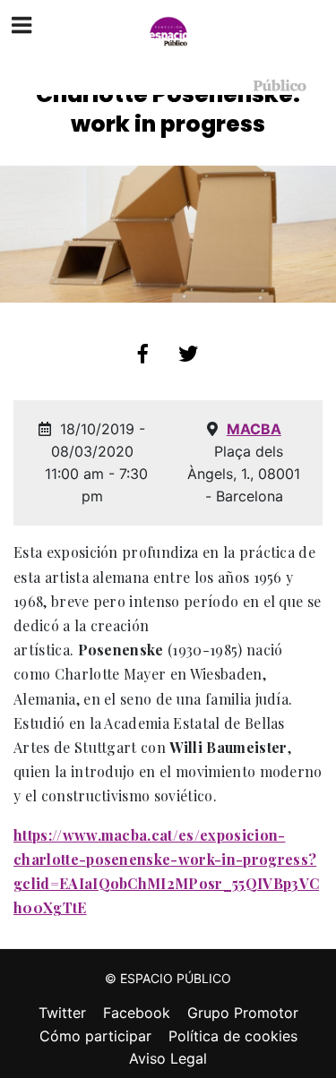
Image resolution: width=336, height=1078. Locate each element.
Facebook (136, 1013)
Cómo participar (95, 1036)
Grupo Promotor (242, 1013)
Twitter (62, 1013)
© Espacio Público (168, 978)
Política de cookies (232, 1036)
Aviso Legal (168, 1058)
